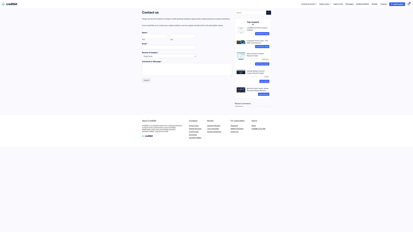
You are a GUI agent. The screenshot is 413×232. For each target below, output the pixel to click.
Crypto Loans (324, 4)
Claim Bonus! (263, 94)
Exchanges (349, 4)
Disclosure (234, 126)
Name (145, 32)
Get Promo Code (262, 34)
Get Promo (264, 81)
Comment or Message (152, 61)
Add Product (398, 4)
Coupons (383, 4)
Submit (146, 80)
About (254, 126)
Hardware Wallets (362, 4)
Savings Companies (214, 132)
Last (171, 39)
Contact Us (234, 132)
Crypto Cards (338, 4)
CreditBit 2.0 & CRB (258, 129)
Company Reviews (213, 126)
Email (145, 44)
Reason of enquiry (150, 52)
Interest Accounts (308, 4)
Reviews (375, 4)
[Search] (268, 13)
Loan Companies (213, 129)
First (143, 39)
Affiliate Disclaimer (237, 129)
